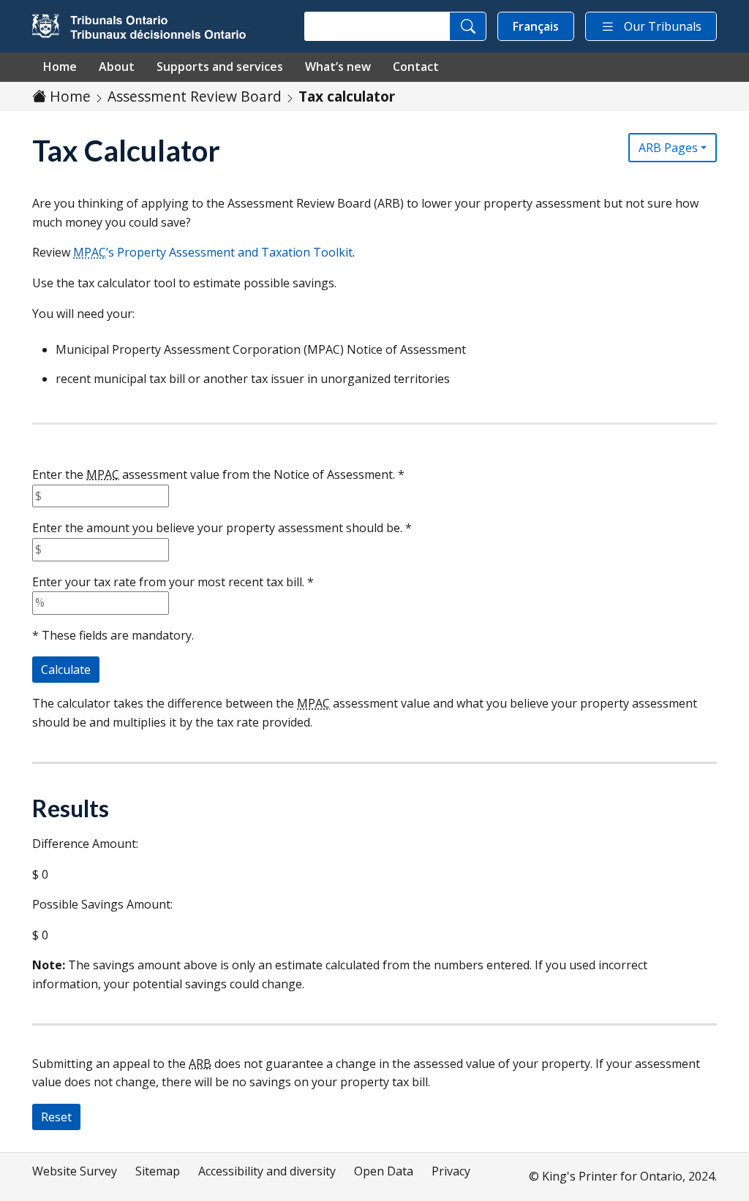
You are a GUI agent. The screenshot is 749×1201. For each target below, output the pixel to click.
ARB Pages (668, 148)
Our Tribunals (662, 26)
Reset (56, 1117)
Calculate (66, 670)
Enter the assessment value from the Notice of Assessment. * (218, 474)
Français (536, 26)
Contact (416, 66)
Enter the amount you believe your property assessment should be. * (222, 528)
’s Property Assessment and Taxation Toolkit (213, 252)
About (117, 66)
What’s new (338, 66)
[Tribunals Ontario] (142, 26)
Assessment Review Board (195, 96)
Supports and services (220, 66)
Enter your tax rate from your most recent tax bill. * (173, 582)
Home (60, 66)
